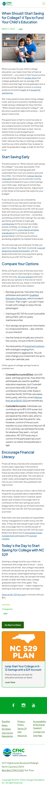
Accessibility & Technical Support (39, 724)
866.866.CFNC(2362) (13, 770)
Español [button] (6, 721)
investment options (34, 346)
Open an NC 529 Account (14, 594)
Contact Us (39, 731)
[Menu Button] (43, 3)
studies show (30, 78)
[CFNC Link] (7, 3)
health (23, 90)
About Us (22, 735)
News (4, 725)
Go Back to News (13, 625)
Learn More (10, 682)
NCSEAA (6, 729)
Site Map (37, 735)
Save (21, 29)
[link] (23, 646)
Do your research (26, 276)
